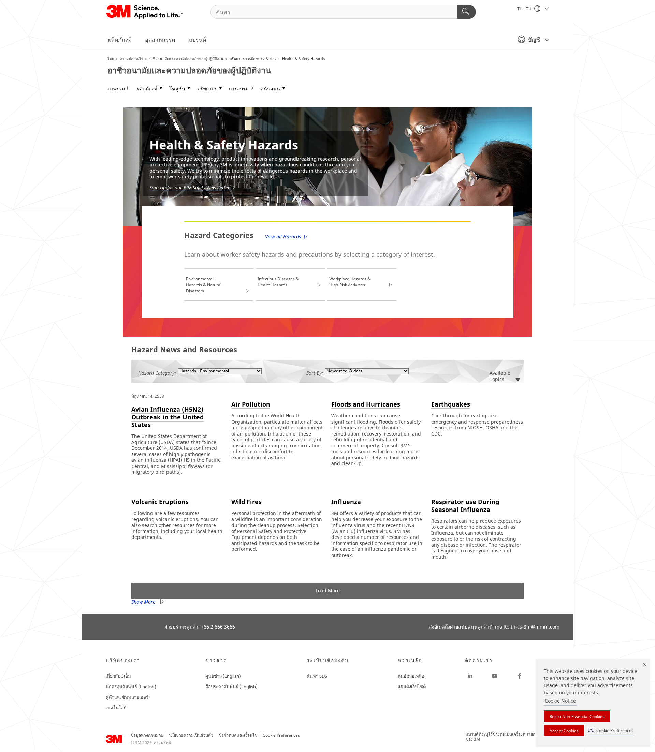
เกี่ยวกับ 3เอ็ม (118, 676)
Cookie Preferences (281, 735)
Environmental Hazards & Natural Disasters (203, 285)
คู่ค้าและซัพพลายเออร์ (127, 697)
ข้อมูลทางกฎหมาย (147, 735)
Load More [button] (328, 590)
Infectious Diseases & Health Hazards (278, 282)
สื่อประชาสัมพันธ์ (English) (231, 686)
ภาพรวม (116, 89)
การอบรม (239, 89)
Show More (144, 602)
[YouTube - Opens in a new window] (495, 676)
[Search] (466, 12)
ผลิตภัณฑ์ (119, 39)
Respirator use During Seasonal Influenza (465, 506)
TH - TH (525, 9)
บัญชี (534, 39)
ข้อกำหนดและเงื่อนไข (238, 735)
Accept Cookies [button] (564, 731)
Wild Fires (246, 502)
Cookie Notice (560, 700)
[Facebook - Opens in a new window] (519, 676)
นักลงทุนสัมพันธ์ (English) (131, 686)
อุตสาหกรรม (160, 39)
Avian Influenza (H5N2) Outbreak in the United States (167, 417)
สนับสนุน (270, 89)
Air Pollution (250, 404)
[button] (611, 730)
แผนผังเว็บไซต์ (412, 686)
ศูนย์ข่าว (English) (223, 676)
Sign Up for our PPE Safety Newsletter (189, 187)
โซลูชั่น (177, 89)
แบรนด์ (197, 39)
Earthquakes (450, 404)
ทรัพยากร (207, 89)
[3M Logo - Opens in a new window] (145, 12)
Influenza (346, 502)
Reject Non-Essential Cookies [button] (577, 716)
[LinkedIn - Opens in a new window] (470, 676)
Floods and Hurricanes (365, 404)
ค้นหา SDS (317, 676)
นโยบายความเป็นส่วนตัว (191, 735)
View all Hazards (283, 236)
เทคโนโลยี (116, 708)
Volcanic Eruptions (160, 502)
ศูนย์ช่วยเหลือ (411, 676)
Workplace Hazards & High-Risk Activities (349, 282)
